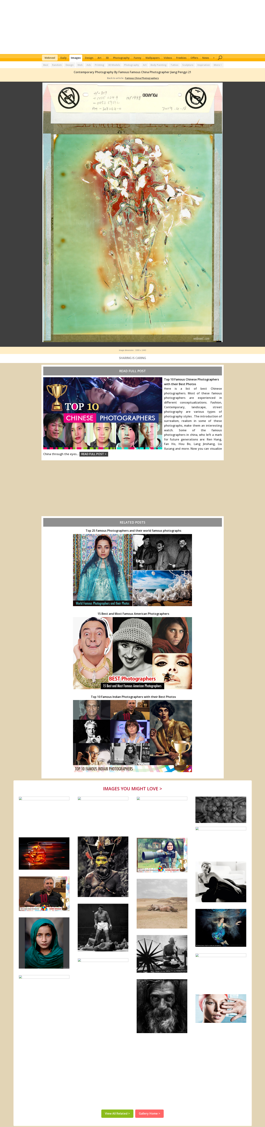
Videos (168, 57)
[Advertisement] (132, 27)
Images (76, 57)
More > (218, 65)
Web (80, 65)
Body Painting (159, 65)
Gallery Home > (149, 1113)
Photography (121, 57)
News (205, 57)
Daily (63, 57)
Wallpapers (152, 57)
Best (45, 65)
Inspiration (203, 65)
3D (107, 57)
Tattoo (174, 65)
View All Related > (117, 1113)
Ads (89, 65)
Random (57, 65)
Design (89, 57)
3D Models (114, 65)
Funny (137, 57)
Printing (99, 65)
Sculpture (187, 65)
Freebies (181, 57)
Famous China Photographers (142, 78)
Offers (194, 57)
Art (99, 57)
